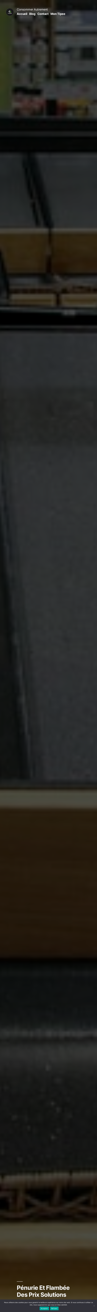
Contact (43, 14)
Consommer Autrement (32, 9)
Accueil (22, 14)
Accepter (44, 1308)
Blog (32, 14)
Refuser (54, 1308)
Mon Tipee (58, 14)
